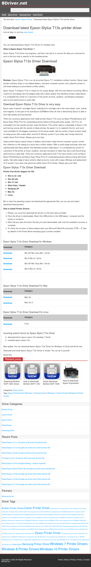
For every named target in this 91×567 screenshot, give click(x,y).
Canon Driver (7, 414)
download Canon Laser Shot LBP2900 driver (35, 523)
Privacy (73, 559)
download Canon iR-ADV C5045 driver (41, 512)
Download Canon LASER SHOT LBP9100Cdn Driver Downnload (52, 526)
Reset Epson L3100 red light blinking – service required (23, 463)
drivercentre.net (8, 496)
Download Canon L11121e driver (14, 523)
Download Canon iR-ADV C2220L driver (19, 512)
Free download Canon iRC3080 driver (36, 537)
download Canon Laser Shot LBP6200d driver (22, 526)
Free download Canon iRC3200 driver (56, 537)
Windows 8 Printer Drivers (20, 548)
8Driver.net (21, 3)
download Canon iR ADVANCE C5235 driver (61, 517)
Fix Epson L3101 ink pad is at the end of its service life (23, 458)
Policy (79, 559)
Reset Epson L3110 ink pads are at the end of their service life (26, 447)
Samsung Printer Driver (35, 544)
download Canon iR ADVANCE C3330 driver (37, 517)
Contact (87, 559)
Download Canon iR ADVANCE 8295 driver (25, 514)
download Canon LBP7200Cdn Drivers (68, 529)
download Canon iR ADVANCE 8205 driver (63, 512)
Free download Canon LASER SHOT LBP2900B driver (26, 540)
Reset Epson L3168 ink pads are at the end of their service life (26, 479)
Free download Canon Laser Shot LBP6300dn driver (55, 540)
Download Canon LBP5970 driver (10, 529)
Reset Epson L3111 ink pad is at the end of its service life (24, 442)
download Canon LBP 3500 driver (79, 526)
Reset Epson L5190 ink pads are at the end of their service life (26, 474)
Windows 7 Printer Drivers (57, 393)
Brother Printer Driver (12, 508)
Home (60, 559)
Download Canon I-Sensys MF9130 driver (61, 508)
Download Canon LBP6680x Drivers (48, 529)
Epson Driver (18, 390)
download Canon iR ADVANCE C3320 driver (13, 517)
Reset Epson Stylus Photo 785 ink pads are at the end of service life (28, 468)
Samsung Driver (8, 430)
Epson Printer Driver (16, 393)
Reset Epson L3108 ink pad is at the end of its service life (24, 453)
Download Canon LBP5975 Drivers (29, 529)
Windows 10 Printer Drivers (35, 393)
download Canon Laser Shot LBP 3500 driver (59, 523)
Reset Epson (7, 425)
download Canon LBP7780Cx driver (25, 533)
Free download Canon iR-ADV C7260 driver (72, 533)
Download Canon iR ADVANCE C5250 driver (27, 520)
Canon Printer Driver (37, 508)
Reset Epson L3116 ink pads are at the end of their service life (26, 484)
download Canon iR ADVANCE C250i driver (48, 514)
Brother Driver (7, 409)
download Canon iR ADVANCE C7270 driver (51, 520)
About (66, 559)
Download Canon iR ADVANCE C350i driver (72, 514)
